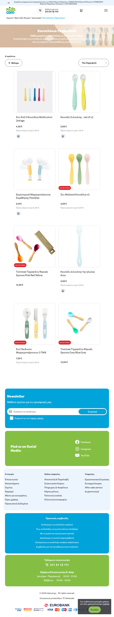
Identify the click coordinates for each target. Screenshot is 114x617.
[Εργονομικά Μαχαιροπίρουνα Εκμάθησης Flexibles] (35, 169)
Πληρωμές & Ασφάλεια (56, 487)
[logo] (10, 10)
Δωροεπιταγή (92, 491)
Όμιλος (9, 487)
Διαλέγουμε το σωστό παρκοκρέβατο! (57, 538)
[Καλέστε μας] (41, 10)
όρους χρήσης (37, 418)
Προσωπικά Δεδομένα (16, 503)
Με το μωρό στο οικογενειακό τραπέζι (57, 533)
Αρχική (9, 18)
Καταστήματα (12, 483)
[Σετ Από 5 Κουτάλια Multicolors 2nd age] (35, 92)
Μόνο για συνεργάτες (16, 495)
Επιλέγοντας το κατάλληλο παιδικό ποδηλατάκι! (57, 542)
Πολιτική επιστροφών (55, 499)
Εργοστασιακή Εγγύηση (97, 479)
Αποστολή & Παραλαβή (56, 479)
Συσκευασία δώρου (54, 483)
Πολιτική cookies (53, 495)
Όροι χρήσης (11, 499)
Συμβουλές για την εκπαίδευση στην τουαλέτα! (57, 547)
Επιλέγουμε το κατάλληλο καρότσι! (57, 524)
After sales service (93, 487)
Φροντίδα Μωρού (22, 18)
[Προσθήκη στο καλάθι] (18, 136)
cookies (106, 604)
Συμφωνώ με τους (29, 418)
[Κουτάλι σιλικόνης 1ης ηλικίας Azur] (79, 246)
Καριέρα (9, 491)
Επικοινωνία (11, 479)
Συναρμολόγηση (93, 483)
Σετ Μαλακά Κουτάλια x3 (74, 194)
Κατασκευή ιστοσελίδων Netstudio (57, 598)
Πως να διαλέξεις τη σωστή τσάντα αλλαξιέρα (57, 529)
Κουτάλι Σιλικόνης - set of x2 (76, 117)
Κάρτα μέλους (51, 491)
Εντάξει (95, 609)
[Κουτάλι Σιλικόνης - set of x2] (79, 92)
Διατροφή (36, 18)
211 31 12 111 (59, 564)
